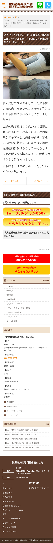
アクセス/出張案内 (13, 312)
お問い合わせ (12, 406)
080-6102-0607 (10, 358)
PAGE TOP (45, 249)
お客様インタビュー (14, 304)
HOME (9, 17)
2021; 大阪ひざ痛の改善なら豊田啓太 (22, 540)
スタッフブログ (11, 532)
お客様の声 (10, 299)
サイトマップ (12, 415)
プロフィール (11, 317)
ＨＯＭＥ (10, 286)
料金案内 (10, 291)
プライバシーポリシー (16, 411)
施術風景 (10, 295)
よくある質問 (11, 321)
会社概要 (10, 402)
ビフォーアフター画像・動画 (18, 308)
